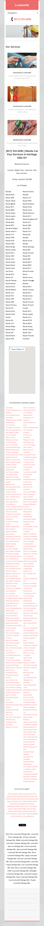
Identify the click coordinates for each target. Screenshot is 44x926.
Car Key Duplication (29, 546)
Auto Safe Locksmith (29, 776)
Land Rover (14, 816)
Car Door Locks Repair (13, 660)
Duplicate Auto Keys (12, 710)
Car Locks (9, 650)
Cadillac (10, 811)
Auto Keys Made (11, 586)
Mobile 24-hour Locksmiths (14, 663)
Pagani (16, 794)
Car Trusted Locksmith (30, 767)
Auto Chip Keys (10, 529)
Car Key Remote (28, 596)
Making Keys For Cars (30, 690)
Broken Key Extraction (30, 618)
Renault (33, 809)
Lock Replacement (12, 613)
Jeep (28, 809)
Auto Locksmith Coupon (13, 462)
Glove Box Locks (28, 442)
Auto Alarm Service (29, 479)
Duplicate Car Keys (12, 583)
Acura (24, 799)
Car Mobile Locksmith (30, 724)
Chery (20, 801)
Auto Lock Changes (29, 492)
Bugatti (35, 814)
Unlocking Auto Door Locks (14, 455)
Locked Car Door (11, 465)
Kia (24, 794)
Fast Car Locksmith (12, 517)
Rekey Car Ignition (29, 707)
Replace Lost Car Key (30, 722)
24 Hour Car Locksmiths (13, 588)
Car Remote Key (11, 442)
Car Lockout (9, 702)
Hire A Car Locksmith (30, 551)
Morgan (9, 796)
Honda (14, 809)
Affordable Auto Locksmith (14, 420)
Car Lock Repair (11, 435)
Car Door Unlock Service (13, 494)
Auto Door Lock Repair (30, 613)
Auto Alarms (9, 417)
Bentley (13, 799)
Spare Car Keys (11, 499)
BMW (23, 804)
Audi (19, 804)
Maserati (13, 814)
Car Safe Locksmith (12, 549)
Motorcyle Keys (10, 720)
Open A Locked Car (29, 408)
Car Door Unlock (28, 460)
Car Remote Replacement (14, 620)
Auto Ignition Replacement (14, 509)
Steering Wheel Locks (30, 499)
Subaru (19, 799)
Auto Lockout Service (30, 739)
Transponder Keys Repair (14, 625)
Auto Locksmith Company (14, 648)
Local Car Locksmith (12, 635)
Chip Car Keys (28, 616)
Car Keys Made (28, 544)
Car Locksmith (10, 593)
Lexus (24, 816)
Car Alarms (26, 655)
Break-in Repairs (28, 643)
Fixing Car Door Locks (13, 692)
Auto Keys (9, 712)
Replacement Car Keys (30, 635)
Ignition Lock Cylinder (12, 618)
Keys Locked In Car (12, 566)
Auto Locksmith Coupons (14, 556)
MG (31, 794)
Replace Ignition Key (30, 727)
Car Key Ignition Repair (13, 578)
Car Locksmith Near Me (13, 569)
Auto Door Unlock (29, 744)
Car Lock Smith (28, 556)
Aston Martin (18, 811)
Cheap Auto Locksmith (30, 645)
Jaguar (9, 801)
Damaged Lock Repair (13, 564)
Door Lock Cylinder (12, 576)
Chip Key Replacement (30, 633)
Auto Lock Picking (29, 734)
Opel (27, 794)
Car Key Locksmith (29, 648)
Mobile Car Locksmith (30, 554)
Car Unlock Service (12, 596)
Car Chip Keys (10, 425)
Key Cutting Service (12, 502)
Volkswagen (11, 806)
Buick (20, 816)
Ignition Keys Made (12, 623)
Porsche (31, 796)
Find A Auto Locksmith (30, 715)
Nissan (32, 799)
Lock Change (10, 658)
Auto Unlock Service (29, 559)
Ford (27, 799)
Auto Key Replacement (13, 487)
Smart (35, 801)
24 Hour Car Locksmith (13, 514)
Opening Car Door (11, 645)
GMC (20, 794)
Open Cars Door (11, 695)
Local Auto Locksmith (12, 554)
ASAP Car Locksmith (30, 561)
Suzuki (19, 814)
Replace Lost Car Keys (13, 460)
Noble (17, 806)
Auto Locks (9, 715)
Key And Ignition (11, 591)
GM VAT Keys (10, 670)
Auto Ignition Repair (29, 519)
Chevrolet (29, 814)
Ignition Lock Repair (29, 534)
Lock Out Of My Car (29, 603)
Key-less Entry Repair (12, 682)
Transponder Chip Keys (13, 536)
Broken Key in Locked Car (14, 668)
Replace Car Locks (12, 727)
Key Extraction (28, 772)
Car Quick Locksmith (29, 472)
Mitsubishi (30, 816)
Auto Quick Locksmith (30, 665)
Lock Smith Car (10, 653)
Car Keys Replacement (13, 447)
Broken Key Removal (12, 601)
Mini (36, 799)
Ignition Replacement (12, 450)
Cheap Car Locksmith (30, 536)
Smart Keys (9, 519)
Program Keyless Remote (14, 690)
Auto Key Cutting (11, 571)
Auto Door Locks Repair (13, 717)
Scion (30, 811)
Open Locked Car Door (13, 539)
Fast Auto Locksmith (29, 608)
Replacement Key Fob (30, 606)
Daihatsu (15, 801)
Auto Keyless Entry (29, 410)
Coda (9, 809)
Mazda (30, 801)
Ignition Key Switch (29, 663)
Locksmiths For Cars (12, 603)
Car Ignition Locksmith (13, 427)
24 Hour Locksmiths (12, 452)
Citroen (15, 796)
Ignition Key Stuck (11, 606)
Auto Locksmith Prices (13, 497)
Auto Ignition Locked (12, 432)
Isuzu (26, 806)
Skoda (25, 801)
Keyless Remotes (28, 781)
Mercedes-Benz (23, 796)
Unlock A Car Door (29, 465)
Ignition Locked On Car (13, 573)
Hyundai (25, 811)
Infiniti (19, 809)
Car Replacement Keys (13, 655)
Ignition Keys (27, 620)
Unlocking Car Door (29, 593)
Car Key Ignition (11, 489)
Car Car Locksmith (11, 445)
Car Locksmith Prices (12, 541)
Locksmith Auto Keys (29, 677)
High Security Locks (29, 732)
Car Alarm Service (11, 672)
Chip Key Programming (30, 427)
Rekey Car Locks (28, 653)
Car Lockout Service (12, 559)
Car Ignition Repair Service (14, 598)
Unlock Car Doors (11, 512)
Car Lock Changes (29, 445)
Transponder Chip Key (30, 774)
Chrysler (10, 794)
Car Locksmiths (28, 611)
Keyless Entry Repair (12, 665)
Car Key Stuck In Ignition (13, 685)
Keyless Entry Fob (11, 457)
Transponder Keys (11, 474)
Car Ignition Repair (29, 702)
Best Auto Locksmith (29, 583)
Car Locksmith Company (13, 687)
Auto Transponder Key (30, 737)
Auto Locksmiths (28, 564)
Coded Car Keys (11, 492)
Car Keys (8, 638)
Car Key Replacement (13, 415)
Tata (30, 806)
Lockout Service (28, 650)
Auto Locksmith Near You (14, 430)
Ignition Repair (28, 549)
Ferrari (22, 806)
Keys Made (9, 408)
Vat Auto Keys (10, 422)
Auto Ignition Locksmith (13, 581)
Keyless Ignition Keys (30, 729)
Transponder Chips (29, 455)
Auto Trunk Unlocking (12, 633)
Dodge (24, 809)
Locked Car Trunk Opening (14, 561)
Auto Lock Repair (28, 541)
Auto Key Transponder (30, 628)
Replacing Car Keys (12, 477)
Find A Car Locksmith (30, 586)
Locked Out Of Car (29, 742)
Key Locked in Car (11, 680)
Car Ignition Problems (30, 457)
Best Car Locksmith (12, 640)
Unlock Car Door (28, 700)
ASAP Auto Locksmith (30, 779)
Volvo (34, 794)
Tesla (24, 814)
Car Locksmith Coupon (30, 526)
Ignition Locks (10, 484)
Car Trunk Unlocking (12, 472)
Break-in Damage (29, 494)
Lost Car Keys (10, 630)
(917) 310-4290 (22, 19)
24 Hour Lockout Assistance (14, 507)
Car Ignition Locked (29, 769)
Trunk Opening (10, 504)
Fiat (27, 804)
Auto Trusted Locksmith (13, 551)
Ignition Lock (27, 571)
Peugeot (31, 804)
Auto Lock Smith (28, 697)
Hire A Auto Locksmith (12, 643)
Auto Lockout (27, 447)
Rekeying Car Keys (12, 440)
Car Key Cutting (11, 628)
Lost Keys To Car (28, 462)
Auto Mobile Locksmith (30, 539)
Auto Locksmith (28, 497)
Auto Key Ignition (28, 630)
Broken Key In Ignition (30, 502)
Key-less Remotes (11, 616)
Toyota (35, 806)
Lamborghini (14, 804)
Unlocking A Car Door (30, 705)
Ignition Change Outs (12, 526)
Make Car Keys (10, 437)
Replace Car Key (28, 440)
